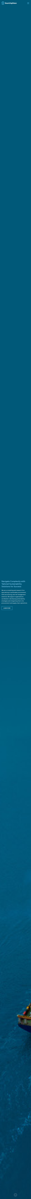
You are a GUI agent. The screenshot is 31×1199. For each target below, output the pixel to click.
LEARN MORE (6, 608)
